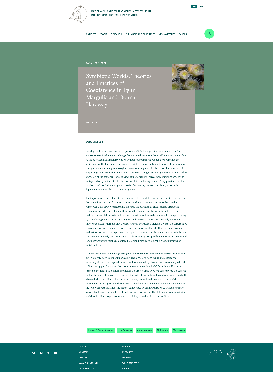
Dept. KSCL (91, 122)
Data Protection (88, 362)
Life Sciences (125, 330)
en (194, 6)
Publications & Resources (140, 34)
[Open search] (209, 34)
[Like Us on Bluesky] (33, 352)
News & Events (167, 34)
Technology (179, 330)
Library (126, 368)
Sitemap (83, 351)
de (201, 6)
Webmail (127, 357)
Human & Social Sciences (100, 330)
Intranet (127, 351)
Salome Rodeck (94, 141)
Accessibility (86, 368)
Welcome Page (130, 362)
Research (116, 34)
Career (183, 34)
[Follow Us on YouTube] (55, 352)
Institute (90, 34)
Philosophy (162, 330)
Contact (84, 346)
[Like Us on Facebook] (41, 352)
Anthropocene (144, 330)
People (103, 34)
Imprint (83, 357)
